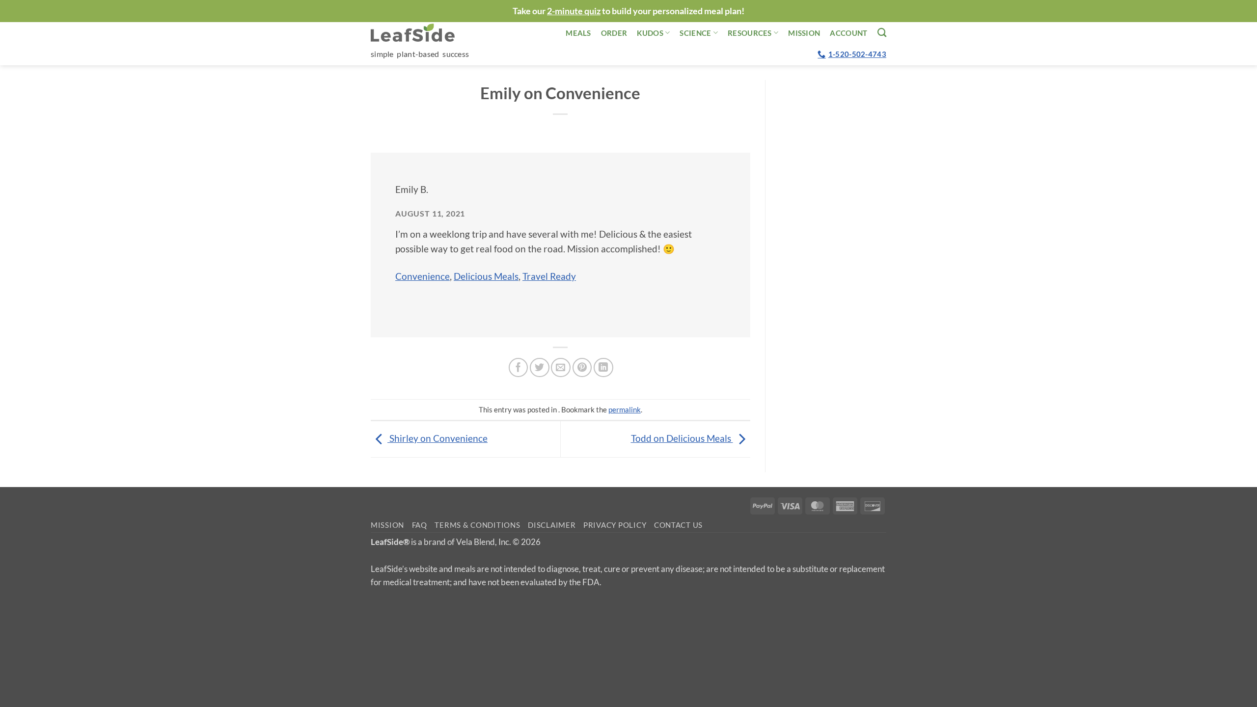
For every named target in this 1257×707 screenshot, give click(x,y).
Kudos (650, 32)
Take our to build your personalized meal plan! (628, 10)
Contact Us (678, 525)
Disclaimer (551, 525)
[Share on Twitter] (539, 368)
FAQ (419, 525)
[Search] (881, 32)
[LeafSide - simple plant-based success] (420, 32)
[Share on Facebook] (518, 368)
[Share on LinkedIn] (603, 368)
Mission (804, 32)
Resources (750, 32)
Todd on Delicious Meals (682, 438)
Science (695, 32)
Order (614, 32)
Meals (578, 32)
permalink (624, 409)
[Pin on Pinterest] (582, 368)
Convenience (422, 276)
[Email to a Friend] (561, 368)
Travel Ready (549, 276)
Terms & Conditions (477, 525)
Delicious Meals (486, 276)
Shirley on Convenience (437, 438)
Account (848, 32)
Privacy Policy (614, 525)
